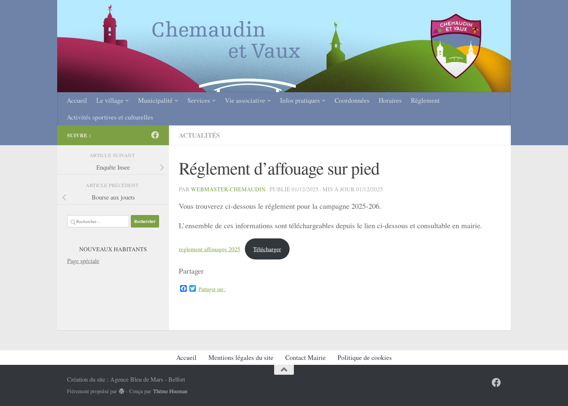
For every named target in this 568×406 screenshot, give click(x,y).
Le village (109, 100)
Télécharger (267, 249)
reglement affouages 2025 (209, 249)
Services (198, 100)
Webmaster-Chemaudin (228, 189)
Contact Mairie (305, 357)
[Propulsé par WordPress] (122, 391)
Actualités (199, 135)
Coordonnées (352, 100)
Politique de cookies (365, 357)
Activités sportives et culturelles (110, 117)
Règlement (425, 100)
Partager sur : (212, 289)
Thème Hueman (170, 391)
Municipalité (155, 100)
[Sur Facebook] (155, 135)
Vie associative (245, 100)
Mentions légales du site (240, 357)
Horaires (390, 100)
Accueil (77, 100)
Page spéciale (83, 261)
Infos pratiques (300, 100)
